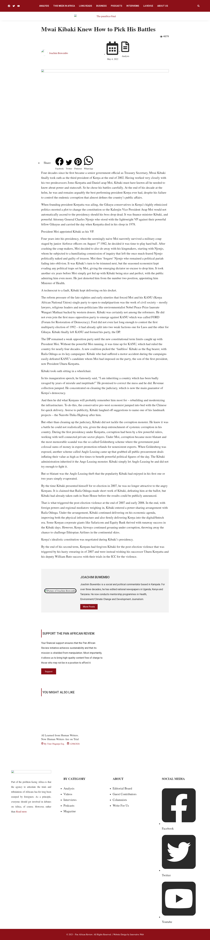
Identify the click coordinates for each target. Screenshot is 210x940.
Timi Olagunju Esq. (56, 743)
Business (101, 6)
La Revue (148, 6)
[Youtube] (18, 6)
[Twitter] (14, 6)
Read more (21, 811)
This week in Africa (64, 6)
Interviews (132, 6)
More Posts (89, 606)
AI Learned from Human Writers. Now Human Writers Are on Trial (60, 737)
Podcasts (116, 6)
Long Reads (85, 6)
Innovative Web (137, 934)
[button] (198, 6)
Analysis (44, 6)
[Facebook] (9, 6)
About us (162, 6)
